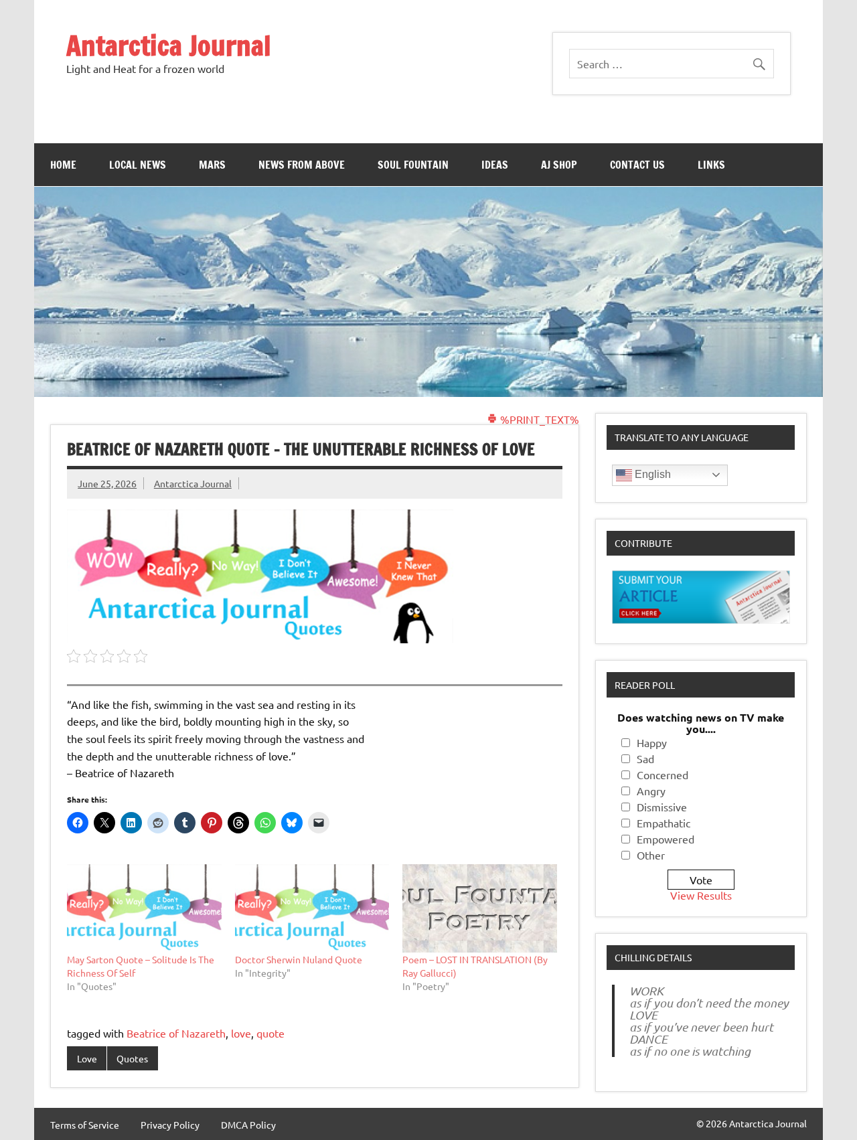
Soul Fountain (413, 164)
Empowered (665, 838)
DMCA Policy (248, 1124)
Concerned (662, 774)
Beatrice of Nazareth (176, 1033)
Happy (652, 742)
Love (87, 1058)
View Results (701, 895)
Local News (137, 164)
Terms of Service (84, 1124)
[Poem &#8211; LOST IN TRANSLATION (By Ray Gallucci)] (479, 908)
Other (651, 855)
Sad (645, 758)
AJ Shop (559, 164)
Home (63, 164)
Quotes (132, 1058)
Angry (651, 790)
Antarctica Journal (168, 45)
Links (711, 164)
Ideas (494, 164)
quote (270, 1033)
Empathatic (663, 822)
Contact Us (637, 164)
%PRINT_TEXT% (538, 419)
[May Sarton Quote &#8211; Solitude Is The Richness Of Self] (144, 908)
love (241, 1033)
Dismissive (662, 806)
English (651, 474)
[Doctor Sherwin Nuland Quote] (312, 908)
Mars (212, 164)
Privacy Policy (170, 1124)
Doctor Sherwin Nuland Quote (298, 959)
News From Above (301, 164)
